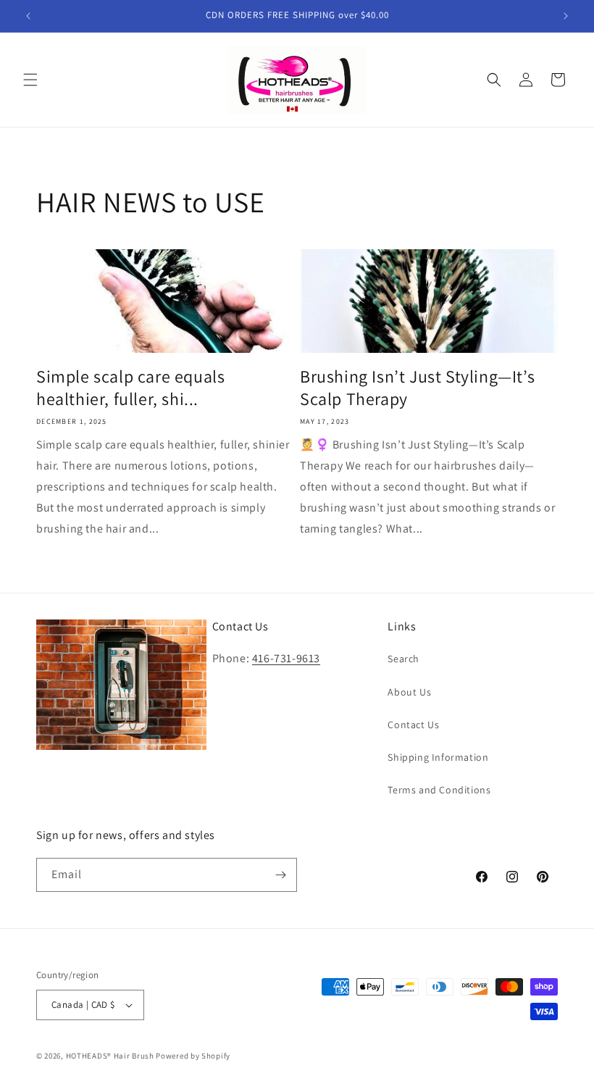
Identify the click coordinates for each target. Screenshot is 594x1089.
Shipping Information (438, 757)
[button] (30, 80)
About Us (409, 691)
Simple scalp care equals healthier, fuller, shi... (130, 387)
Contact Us (413, 724)
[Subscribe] (280, 875)
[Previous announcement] (28, 16)
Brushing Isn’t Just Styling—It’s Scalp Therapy (417, 387)
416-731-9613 (286, 658)
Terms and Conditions (439, 789)
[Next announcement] (566, 16)
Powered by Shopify (193, 1056)
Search (403, 658)
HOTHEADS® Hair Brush (110, 1056)
